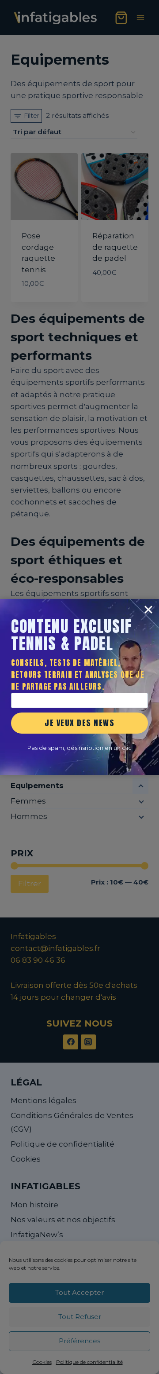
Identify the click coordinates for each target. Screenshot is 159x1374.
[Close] (148, 609)
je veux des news (79, 723)
